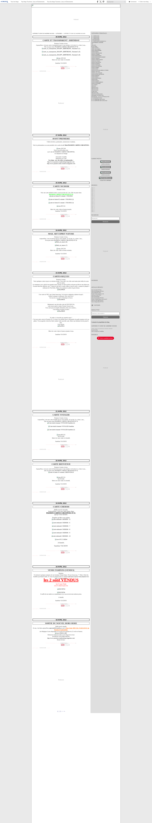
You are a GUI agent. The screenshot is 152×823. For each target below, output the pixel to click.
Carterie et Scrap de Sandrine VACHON (43, 33)
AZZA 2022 (93, 45)
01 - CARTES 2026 (95, 38)
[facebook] (97, 2)
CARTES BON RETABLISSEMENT (98, 57)
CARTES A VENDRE (95, 54)
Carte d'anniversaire (95, 296)
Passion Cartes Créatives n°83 (97, 293)
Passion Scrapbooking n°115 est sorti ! (99, 299)
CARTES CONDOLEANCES (97, 59)
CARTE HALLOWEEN (95, 49)
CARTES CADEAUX (95, 58)
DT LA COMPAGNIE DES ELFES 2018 (99, 100)
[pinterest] (103, 2)
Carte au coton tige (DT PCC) (97, 300)
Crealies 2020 (94, 91)
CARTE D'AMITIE (94, 47)
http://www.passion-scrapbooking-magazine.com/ (61, 638)
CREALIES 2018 (94, 88)
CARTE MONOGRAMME (96, 50)
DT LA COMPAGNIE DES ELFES (98, 99)
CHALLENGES (94, 84)
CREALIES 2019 (94, 90)
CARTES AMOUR (94, 51)
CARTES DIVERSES (95, 63)
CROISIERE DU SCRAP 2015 (97, 95)
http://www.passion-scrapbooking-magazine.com (60, 162)
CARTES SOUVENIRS (96, 83)
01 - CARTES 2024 (95, 35)
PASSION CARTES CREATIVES (64, 152)
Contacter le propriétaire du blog (100, 322)
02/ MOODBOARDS (95, 39)
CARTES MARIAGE (95, 75)
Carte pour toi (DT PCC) (96, 295)
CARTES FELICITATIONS (96, 66)
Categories (59, 33)
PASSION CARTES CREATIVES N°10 (66, 47)
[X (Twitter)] (100, 2)
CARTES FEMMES (95, 67)
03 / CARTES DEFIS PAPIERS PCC (98, 41)
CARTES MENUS (94, 76)
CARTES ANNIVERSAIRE (96, 53)
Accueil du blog (94, 329)
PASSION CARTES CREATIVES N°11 (66, 421)
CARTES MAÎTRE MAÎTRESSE (97, 74)
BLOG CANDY (94, 46)
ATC (92, 43)
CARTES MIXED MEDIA (96, 78)
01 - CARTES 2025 (95, 37)
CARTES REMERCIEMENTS (97, 82)
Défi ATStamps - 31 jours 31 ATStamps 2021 (100, 96)
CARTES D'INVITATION (96, 62)
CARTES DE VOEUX (95, 61)
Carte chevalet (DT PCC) (96, 289)
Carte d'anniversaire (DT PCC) (97, 291)
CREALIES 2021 (94, 92)
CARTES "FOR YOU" (95, 71)
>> (64, 711)
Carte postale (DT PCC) (96, 292)
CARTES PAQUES (95, 80)
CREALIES (93, 86)
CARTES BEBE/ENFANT (96, 55)
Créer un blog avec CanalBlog (97, 331)
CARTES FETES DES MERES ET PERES (99, 70)
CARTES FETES (94, 68)
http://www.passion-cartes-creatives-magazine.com (61, 163)
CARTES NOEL (94, 79)
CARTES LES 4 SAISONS (96, 72)
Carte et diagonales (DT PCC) (97, 301)
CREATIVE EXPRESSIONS (97, 94)
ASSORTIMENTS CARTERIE (97, 42)
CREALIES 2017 (94, 87)
